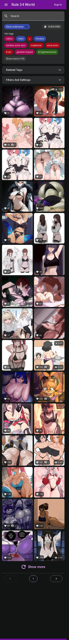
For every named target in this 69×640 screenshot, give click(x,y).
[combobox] (36, 17)
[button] (33, 70)
